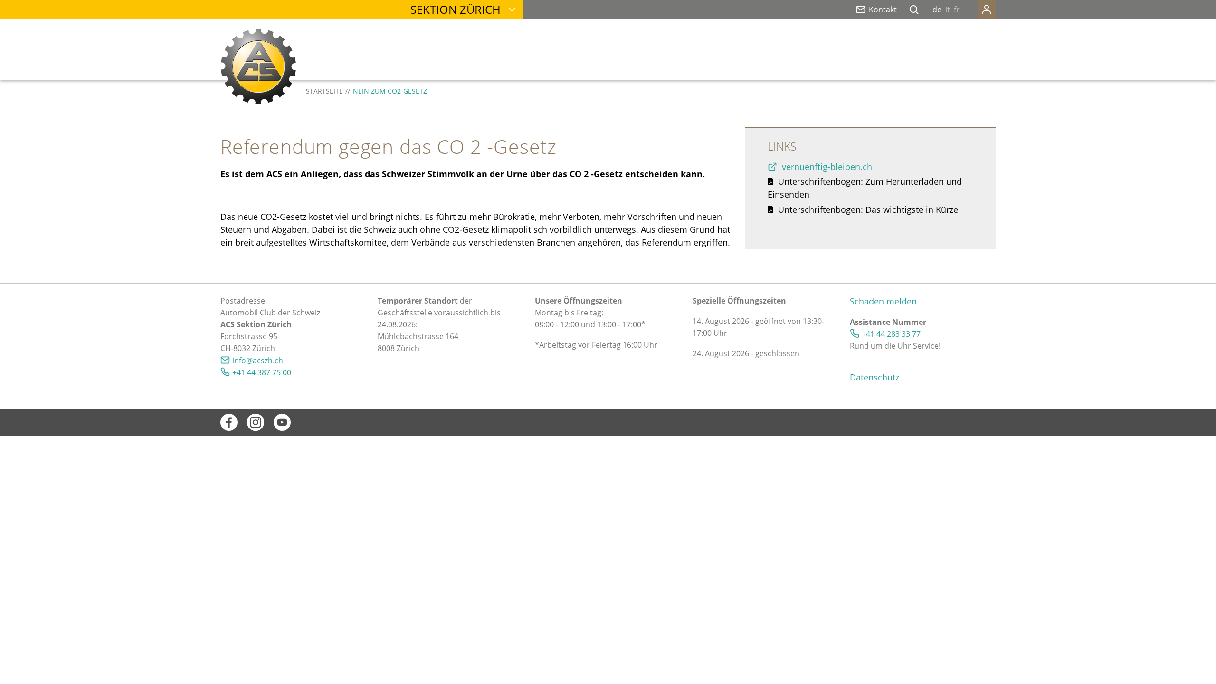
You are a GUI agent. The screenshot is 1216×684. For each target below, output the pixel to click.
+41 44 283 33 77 (891, 334)
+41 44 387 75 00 (261, 372)
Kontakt (883, 9)
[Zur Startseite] (258, 66)
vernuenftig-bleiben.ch (828, 166)
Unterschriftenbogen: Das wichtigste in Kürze (868, 209)
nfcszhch (258, 360)
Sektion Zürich (455, 9)
